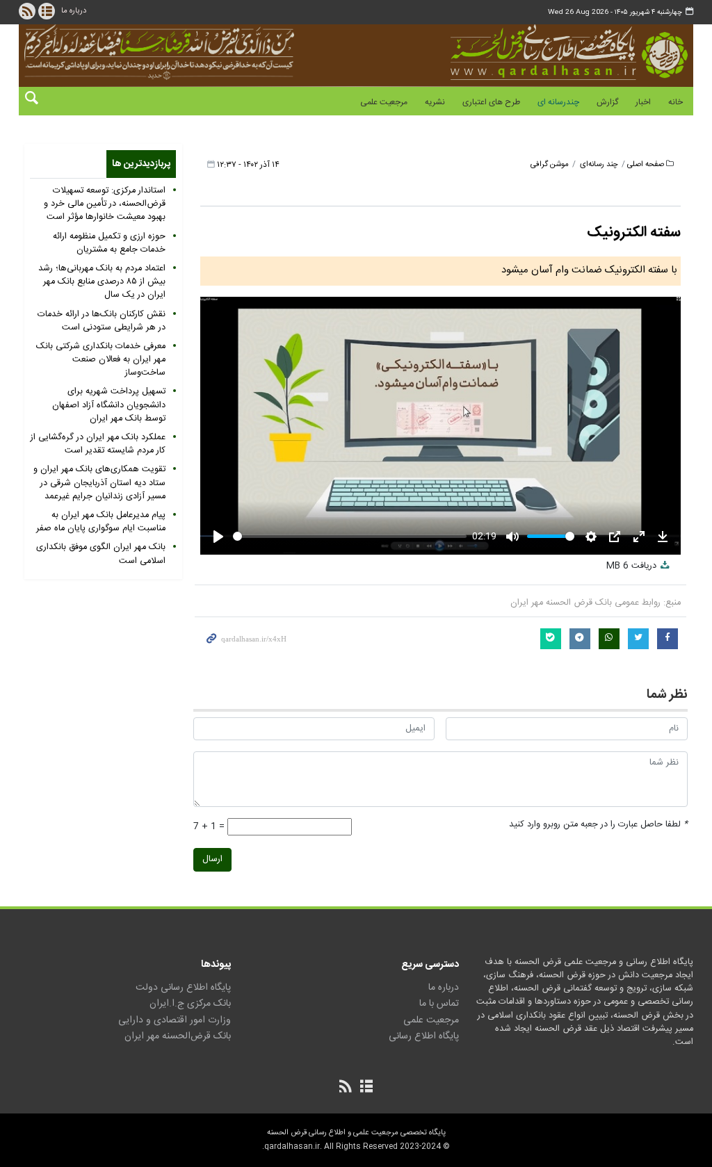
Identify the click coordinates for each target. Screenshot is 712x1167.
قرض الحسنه (525, 52)
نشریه (435, 102)
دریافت (632, 566)
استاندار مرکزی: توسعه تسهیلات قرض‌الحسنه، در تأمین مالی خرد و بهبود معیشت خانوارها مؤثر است (104, 204)
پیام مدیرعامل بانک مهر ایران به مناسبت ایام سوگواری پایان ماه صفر (100, 522)
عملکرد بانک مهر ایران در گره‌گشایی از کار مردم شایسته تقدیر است (98, 444)
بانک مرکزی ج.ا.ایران (190, 1003)
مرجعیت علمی (383, 102)
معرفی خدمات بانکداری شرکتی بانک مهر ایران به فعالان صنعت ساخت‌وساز (100, 359)
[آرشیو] (46, 11)
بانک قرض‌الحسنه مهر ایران (177, 1036)
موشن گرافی (550, 164)
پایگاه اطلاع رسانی (424, 1036)
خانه (675, 102)
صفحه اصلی (645, 164)
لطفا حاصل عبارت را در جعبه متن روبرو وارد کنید (598, 824)
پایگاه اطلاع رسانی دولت (183, 987)
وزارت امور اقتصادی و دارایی (174, 1020)
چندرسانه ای (558, 102)
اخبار (643, 102)
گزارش (607, 102)
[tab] (141, 164)
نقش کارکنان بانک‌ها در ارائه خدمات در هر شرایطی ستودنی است (101, 321)
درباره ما (73, 10)
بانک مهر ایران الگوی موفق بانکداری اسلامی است (100, 554)
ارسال (212, 859)
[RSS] (27, 11)
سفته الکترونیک (634, 232)
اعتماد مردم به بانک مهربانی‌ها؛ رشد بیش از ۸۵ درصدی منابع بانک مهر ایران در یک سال (101, 281)
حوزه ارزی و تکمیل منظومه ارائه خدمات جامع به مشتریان (109, 243)
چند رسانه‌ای (599, 164)
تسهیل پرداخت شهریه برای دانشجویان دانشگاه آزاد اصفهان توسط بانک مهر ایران (108, 404)
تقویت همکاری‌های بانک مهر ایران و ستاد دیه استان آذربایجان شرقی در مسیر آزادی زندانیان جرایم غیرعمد (99, 482)
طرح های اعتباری (491, 102)
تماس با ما (439, 1003)
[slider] (350, 536)
